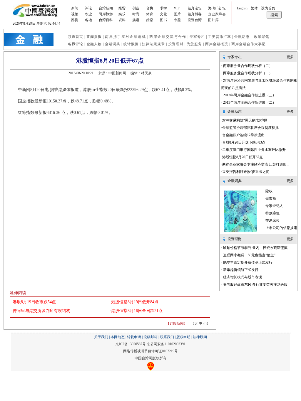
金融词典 (112, 44)
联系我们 (167, 337)
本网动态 (118, 337)
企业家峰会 (217, 14)
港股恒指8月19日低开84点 (134, 302)
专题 (177, 20)
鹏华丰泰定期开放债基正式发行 (247, 262)
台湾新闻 (106, 8)
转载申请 (134, 337)
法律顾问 (200, 337)
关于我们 (101, 337)
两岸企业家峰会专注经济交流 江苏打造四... (255, 164)
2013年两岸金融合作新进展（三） (249, 95)
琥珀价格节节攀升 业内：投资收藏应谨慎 (254, 248)
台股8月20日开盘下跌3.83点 (243, 142)
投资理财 (175, 44)
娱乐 (122, 14)
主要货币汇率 (219, 37)
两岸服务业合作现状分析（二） (247, 66)
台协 (149, 8)
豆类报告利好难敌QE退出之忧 (245, 172)
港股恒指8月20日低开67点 (242, 157)
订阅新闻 (177, 323)
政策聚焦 (261, 37)
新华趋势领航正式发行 (240, 270)
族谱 (135, 20)
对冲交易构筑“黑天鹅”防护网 (244, 120)
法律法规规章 (153, 44)
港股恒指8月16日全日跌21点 (137, 311)
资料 (122, 20)
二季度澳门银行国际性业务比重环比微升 (254, 150)
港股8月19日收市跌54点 (34, 302)
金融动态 (242, 37)
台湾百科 (106, 20)
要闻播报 (94, 37)
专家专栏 (197, 37)
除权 (268, 191)
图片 (177, 14)
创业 (135, 8)
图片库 (213, 20)
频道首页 (75, 37)
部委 (74, 20)
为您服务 (194, 44)
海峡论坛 (217, 8)
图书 (163, 20)
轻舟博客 (195, 14)
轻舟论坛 (195, 8)
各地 (88, 20)
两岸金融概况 (216, 44)
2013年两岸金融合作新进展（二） (249, 102)
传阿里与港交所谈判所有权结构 (41, 311)
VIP (177, 8)
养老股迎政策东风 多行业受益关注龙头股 (254, 284)
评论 (88, 8)
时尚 (135, 14)
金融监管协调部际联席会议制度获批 (250, 128)
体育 (149, 14)
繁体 (254, 8)
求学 (163, 8)
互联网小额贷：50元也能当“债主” (248, 255)
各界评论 (75, 44)
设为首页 (268, 8)
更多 (290, 57)
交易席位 (274, 220)
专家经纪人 (274, 206)
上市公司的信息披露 (281, 228)
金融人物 (94, 44)
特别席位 (276, 213)
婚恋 (149, 20)
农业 (88, 14)
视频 (74, 14)
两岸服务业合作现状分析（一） (247, 73)
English (242, 8)
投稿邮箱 (150, 337)
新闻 (74, 8)
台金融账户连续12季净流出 (243, 135)
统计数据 (131, 44)
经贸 (122, 8)
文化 (163, 14)
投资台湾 (195, 20)
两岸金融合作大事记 (248, 44)
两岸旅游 (106, 14)
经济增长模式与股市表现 (242, 277)
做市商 (270, 198)
